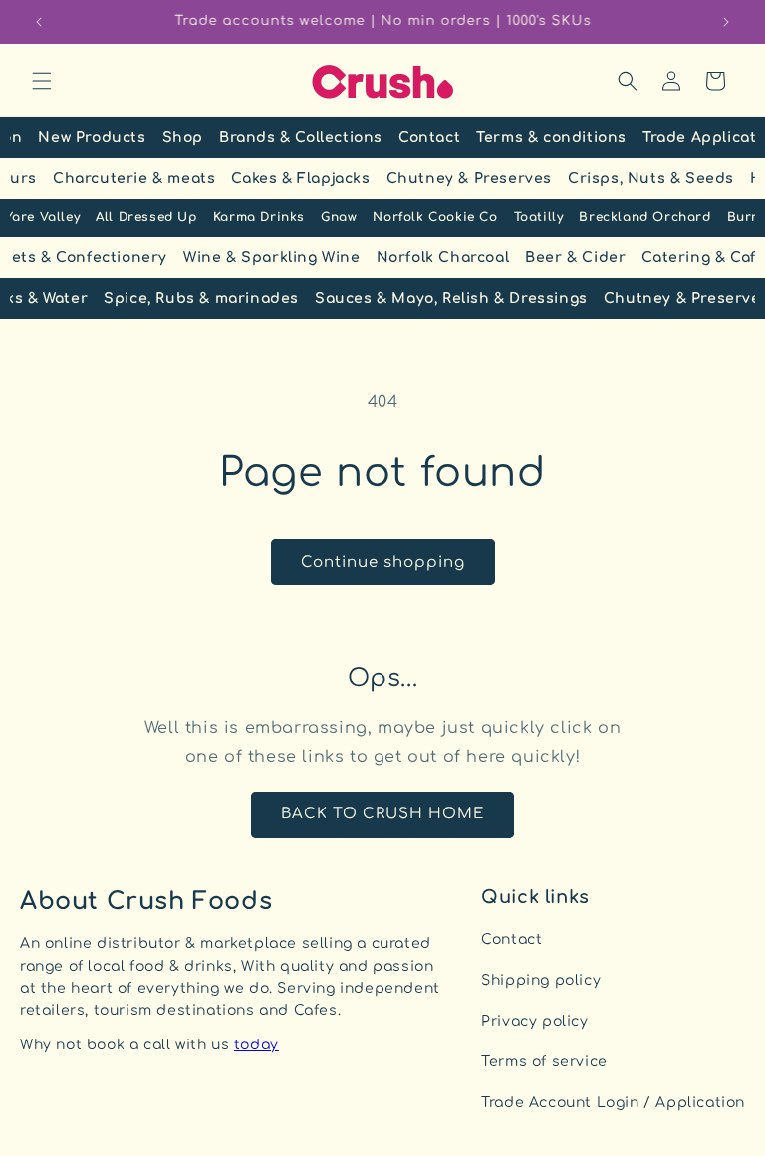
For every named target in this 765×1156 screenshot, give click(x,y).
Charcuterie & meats (134, 178)
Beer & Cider (575, 257)
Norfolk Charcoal (443, 257)
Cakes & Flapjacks (300, 178)
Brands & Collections (300, 137)
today (256, 1045)
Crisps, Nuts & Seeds (651, 178)
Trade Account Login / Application (613, 1102)
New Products (91, 137)
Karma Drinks (259, 217)
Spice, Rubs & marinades (201, 298)
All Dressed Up (146, 217)
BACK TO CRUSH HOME (382, 814)
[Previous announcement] (39, 22)
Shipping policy (541, 980)
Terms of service (544, 1061)
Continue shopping (383, 562)
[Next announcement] (726, 22)
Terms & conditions (551, 137)
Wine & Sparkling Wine (272, 257)
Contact (429, 137)
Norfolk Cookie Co (435, 217)
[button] (42, 81)
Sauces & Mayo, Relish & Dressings (451, 298)
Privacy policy (534, 1021)
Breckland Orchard (644, 217)
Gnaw (339, 217)
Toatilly (539, 217)
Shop (182, 137)
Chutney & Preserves (469, 178)
